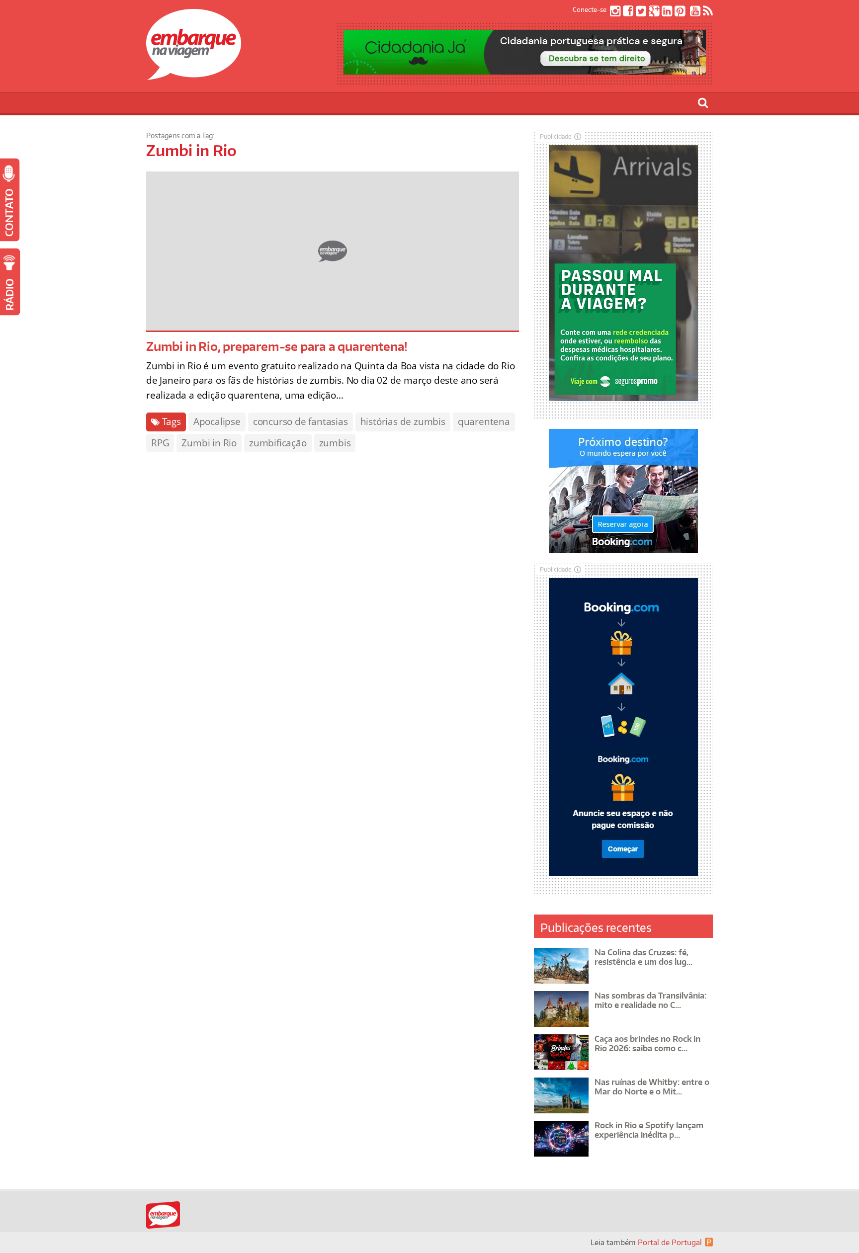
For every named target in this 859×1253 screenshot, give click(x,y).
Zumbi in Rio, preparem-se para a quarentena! (277, 346)
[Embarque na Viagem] (193, 75)
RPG (160, 442)
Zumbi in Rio (209, 442)
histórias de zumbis (402, 421)
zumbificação (278, 442)
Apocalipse (217, 421)
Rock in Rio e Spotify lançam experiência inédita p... (649, 1130)
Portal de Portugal (670, 1242)
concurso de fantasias (300, 421)
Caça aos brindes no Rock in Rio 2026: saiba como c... (647, 1043)
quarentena (484, 421)
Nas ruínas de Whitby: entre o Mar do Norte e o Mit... (652, 1086)
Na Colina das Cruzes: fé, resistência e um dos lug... (643, 957)
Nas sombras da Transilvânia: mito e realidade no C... (650, 1000)
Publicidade (556, 136)
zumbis (335, 442)
